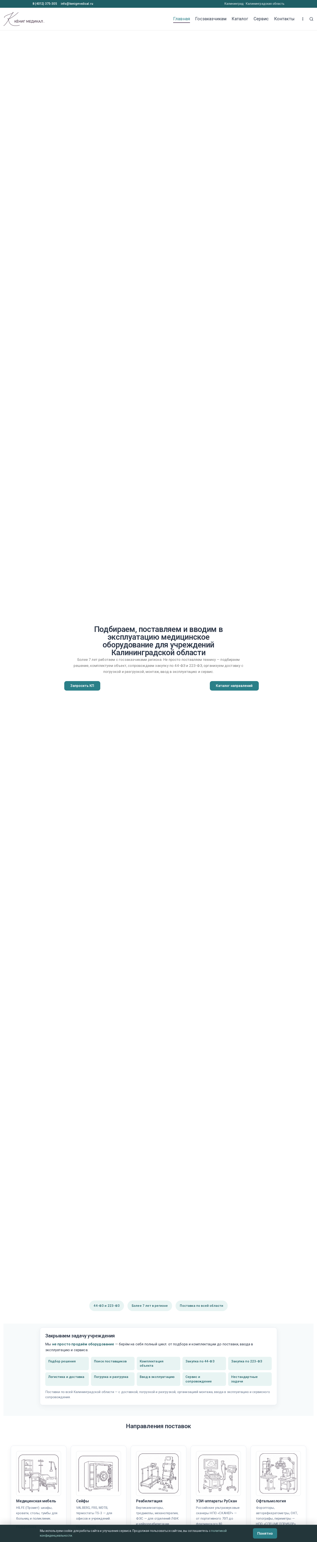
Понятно (265, 1533)
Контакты (284, 18)
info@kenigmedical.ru (77, 3)
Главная (181, 18)
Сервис (261, 18)
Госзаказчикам (210, 18)
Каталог (240, 18)
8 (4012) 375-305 (45, 3)
